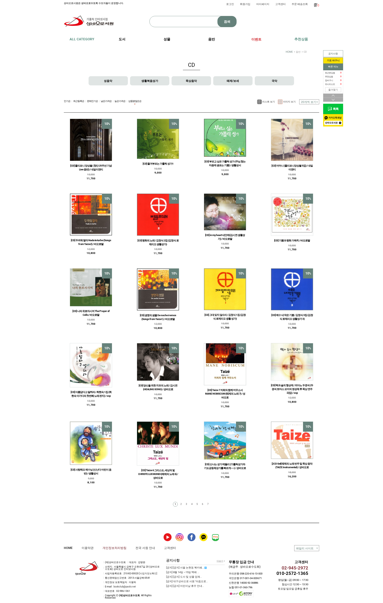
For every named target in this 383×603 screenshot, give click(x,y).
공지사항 (333, 53)
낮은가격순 (106, 101)
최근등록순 (78, 101)
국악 (274, 80)
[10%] (91, 139)
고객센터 (280, 4)
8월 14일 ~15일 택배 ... (182, 572)
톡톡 (335, 109)
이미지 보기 (289, 101)
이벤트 (256, 39)
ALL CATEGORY (82, 39)
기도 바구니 (333, 60)
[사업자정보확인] (148, 573)
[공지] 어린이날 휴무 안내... (185, 585)
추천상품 (301, 39)
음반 (298, 51)
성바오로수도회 (89, 3)
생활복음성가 (149, 80)
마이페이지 (262, 4)
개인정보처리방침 (114, 548)
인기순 (67, 101)
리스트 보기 (268, 101)
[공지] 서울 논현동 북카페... (185, 567)
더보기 (220, 561)
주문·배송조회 (300, 4)
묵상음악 (191, 80)
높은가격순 (120, 101)
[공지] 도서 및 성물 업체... (184, 576)
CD (305, 51)
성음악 (108, 80)
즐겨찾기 (333, 89)
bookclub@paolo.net (125, 586)
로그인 (230, 4)
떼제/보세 (233, 80)
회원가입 (245, 4)
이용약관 (88, 548)
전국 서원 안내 (145, 548)
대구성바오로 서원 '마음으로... (187, 581)
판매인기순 (92, 101)
